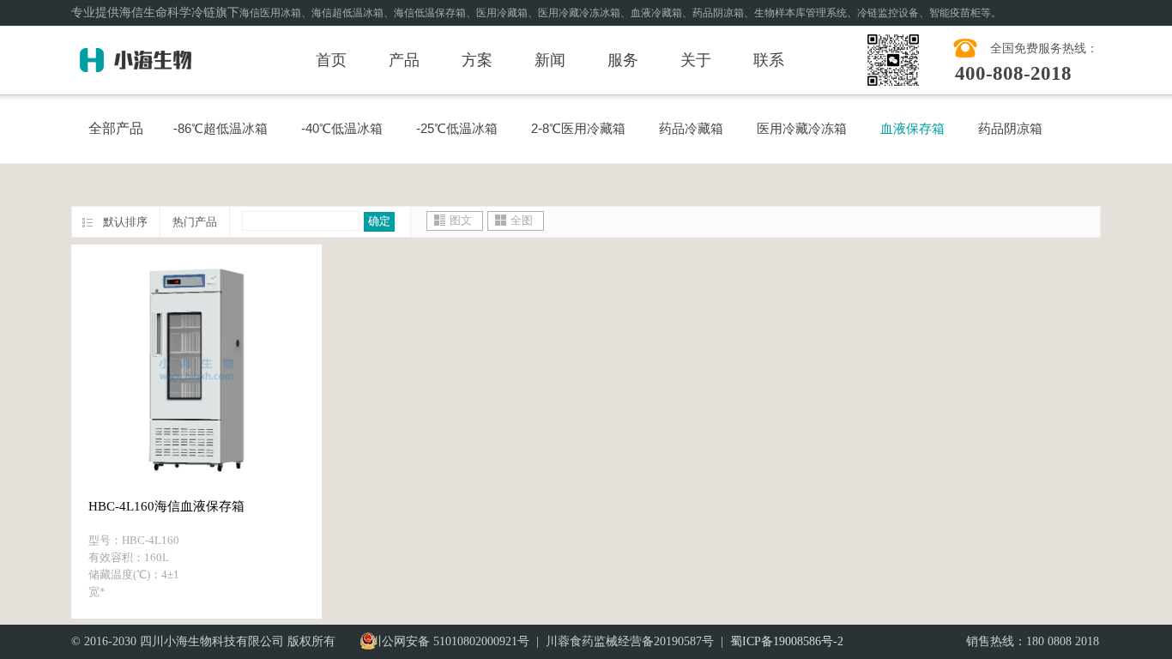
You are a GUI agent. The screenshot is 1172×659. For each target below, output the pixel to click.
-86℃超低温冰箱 (220, 128)
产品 (404, 60)
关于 (695, 60)
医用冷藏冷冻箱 (802, 128)
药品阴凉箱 (1010, 128)
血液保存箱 (912, 128)
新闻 (550, 60)
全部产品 (115, 128)
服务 (622, 60)
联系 (768, 60)
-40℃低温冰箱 (342, 128)
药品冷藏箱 (691, 128)
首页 (331, 60)
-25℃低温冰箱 (457, 128)
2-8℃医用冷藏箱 (578, 128)
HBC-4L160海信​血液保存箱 (166, 506)
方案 (477, 60)
